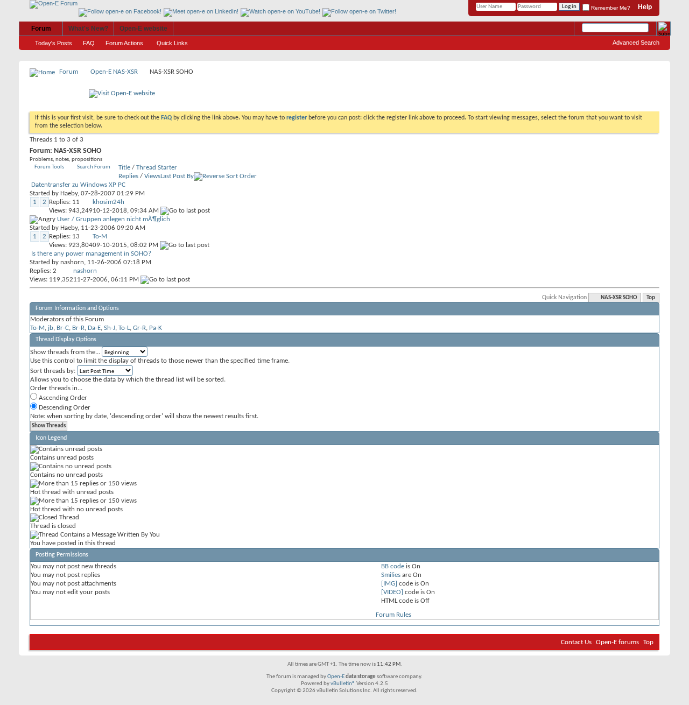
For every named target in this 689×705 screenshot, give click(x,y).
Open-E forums (617, 642)
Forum (41, 28)
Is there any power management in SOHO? (91, 253)
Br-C (63, 328)
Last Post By (177, 176)
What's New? (88, 28)
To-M (37, 328)
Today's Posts (53, 43)
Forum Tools (49, 167)
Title (124, 167)
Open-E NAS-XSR (114, 71)
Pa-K (155, 328)
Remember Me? (609, 8)
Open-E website (143, 28)
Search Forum (93, 167)
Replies (128, 176)
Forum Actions (124, 43)
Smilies (390, 575)
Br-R (78, 328)
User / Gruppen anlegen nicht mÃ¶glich (113, 219)
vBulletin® (343, 684)
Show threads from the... (65, 352)
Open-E (335, 677)
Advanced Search (636, 42)
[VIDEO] (392, 592)
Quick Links (172, 43)
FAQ (89, 43)
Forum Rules (393, 614)
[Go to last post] (185, 210)
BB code (392, 566)
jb (50, 328)
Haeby (69, 193)
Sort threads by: (52, 371)
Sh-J (109, 328)
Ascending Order (62, 397)
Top (650, 298)
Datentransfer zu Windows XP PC (78, 184)
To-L (124, 328)
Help (645, 7)
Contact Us (576, 642)
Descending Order (63, 407)
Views (152, 176)
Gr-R (139, 328)
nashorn (72, 262)
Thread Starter (156, 167)
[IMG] (389, 583)
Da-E (94, 328)
